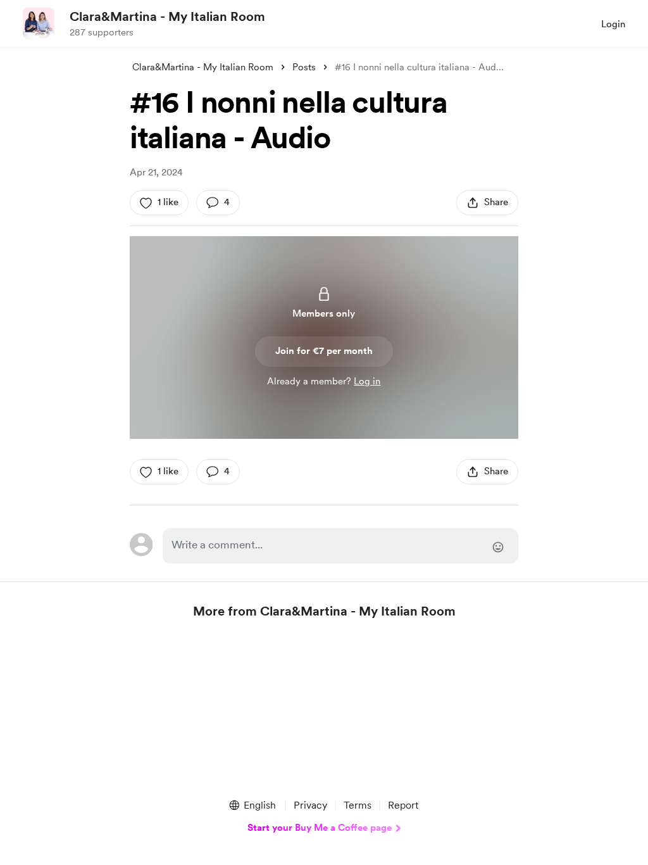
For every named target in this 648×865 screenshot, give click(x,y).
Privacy (310, 805)
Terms (357, 805)
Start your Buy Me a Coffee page (319, 827)
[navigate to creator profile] (38, 23)
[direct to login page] (340, 546)
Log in (367, 381)
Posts (304, 67)
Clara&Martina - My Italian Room (167, 16)
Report (403, 805)
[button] (252, 805)
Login (613, 24)
